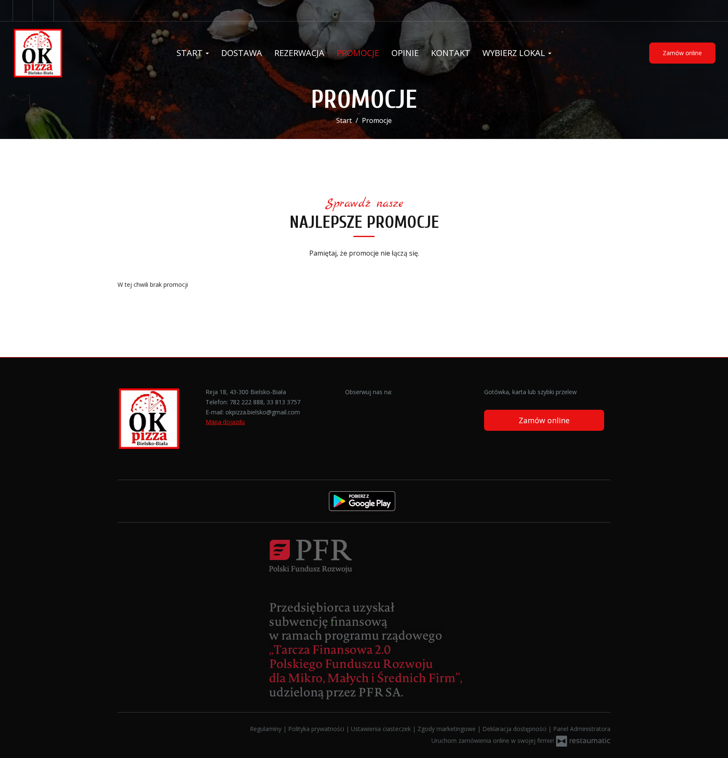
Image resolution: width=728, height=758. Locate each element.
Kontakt (450, 53)
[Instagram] (44, 10)
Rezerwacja (299, 53)
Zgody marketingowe (447, 729)
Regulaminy (266, 729)
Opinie (405, 53)
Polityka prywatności (317, 729)
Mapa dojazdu (225, 422)
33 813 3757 (283, 402)
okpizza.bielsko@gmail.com (262, 412)
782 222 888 (246, 402)
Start (191, 53)
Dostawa (241, 53)
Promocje (358, 53)
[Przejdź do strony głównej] (67, 53)
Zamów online (682, 53)
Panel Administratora (581, 729)
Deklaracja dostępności (515, 729)
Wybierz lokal (514, 53)
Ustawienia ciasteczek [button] (381, 729)
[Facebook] (22, 10)
